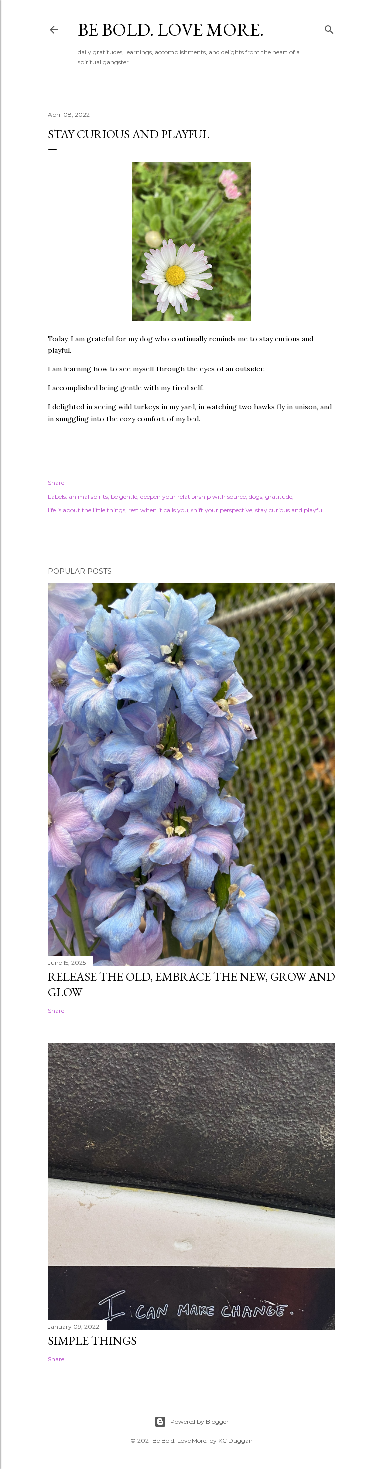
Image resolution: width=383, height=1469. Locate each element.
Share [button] (56, 482)
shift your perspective (221, 510)
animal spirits (88, 496)
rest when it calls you (158, 510)
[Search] (329, 27)
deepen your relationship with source (193, 496)
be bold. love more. (171, 29)
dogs (255, 496)
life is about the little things (86, 510)
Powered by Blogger (199, 1421)
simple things (92, 1340)
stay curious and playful (289, 510)
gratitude (278, 496)
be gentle (124, 496)
